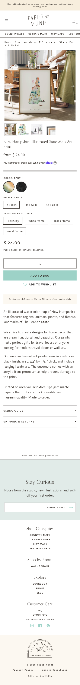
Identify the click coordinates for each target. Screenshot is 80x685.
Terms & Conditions (54, 670)
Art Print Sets (40, 548)
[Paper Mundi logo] (38, 21)
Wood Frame (15, 231)
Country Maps (14, 34)
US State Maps (37, 34)
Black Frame (62, 220)
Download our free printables (40, 455)
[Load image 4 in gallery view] (50, 129)
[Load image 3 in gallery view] (37, 129)
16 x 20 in (52, 204)
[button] (6, 20)
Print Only (13, 220)
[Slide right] (73, 86)
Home (7, 42)
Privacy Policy (23, 670)
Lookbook (40, 583)
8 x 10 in (11, 204)
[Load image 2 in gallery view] (24, 129)
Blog (40, 592)
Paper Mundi (45, 664)
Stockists (40, 614)
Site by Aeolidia (40, 676)
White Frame (36, 220)
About (40, 588)
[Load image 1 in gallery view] (10, 129)
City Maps (57, 34)
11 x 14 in (31, 204)
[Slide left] (7, 86)
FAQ (40, 610)
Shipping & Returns (40, 619)
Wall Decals (40, 566)
